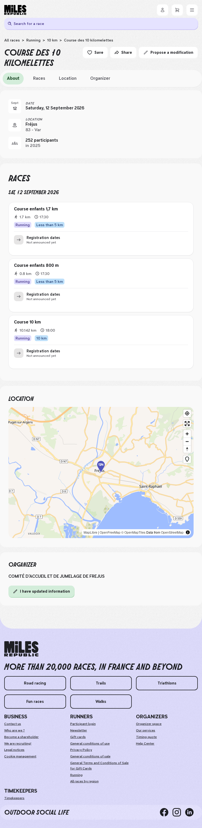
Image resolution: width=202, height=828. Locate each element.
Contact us (12, 724)
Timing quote (146, 737)
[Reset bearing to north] (187, 449)
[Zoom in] (187, 434)
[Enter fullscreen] (187, 423)
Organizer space (148, 724)
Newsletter (78, 730)
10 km (52, 40)
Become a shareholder (21, 737)
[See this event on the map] (14, 125)
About (13, 78)
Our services (145, 730)
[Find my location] (187, 413)
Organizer (100, 78)
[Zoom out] (187, 441)
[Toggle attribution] (188, 532)
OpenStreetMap (172, 532)
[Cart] (177, 10)
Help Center (145, 743)
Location (68, 78)
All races (12, 40)
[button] (101, 472)
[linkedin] (191, 812)
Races (39, 78)
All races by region (84, 781)
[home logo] (21, 649)
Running (33, 40)
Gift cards (78, 737)
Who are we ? (14, 730)
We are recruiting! (17, 743)
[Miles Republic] (15, 10)
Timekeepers (14, 798)
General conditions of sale (90, 756)
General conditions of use (90, 743)
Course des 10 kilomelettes (88, 40)
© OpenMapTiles (133, 532)
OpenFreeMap (110, 532)
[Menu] (192, 10)
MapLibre (90, 532)
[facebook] (166, 812)
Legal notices (14, 750)
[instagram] (179, 812)
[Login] (162, 10)
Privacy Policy (81, 750)
